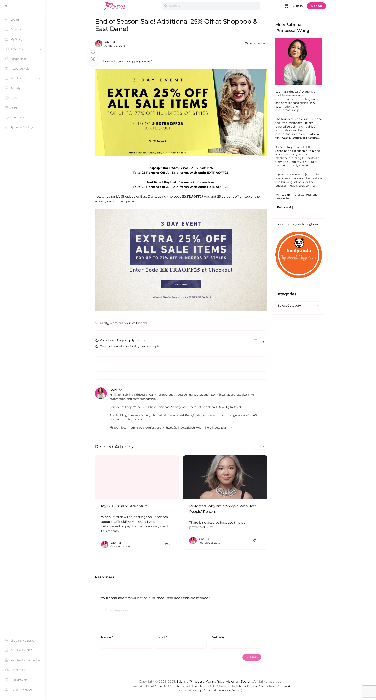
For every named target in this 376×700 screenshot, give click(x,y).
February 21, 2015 (209, 542)
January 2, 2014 (114, 45)
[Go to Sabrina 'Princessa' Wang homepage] (114, 5)
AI (314, 103)
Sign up (316, 6)
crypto (297, 154)
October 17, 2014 (120, 546)
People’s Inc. (201, 686)
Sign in (298, 6)
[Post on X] (93, 59)
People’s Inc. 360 (304, 119)
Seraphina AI (295, 126)
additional (115, 346)
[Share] (262, 341)
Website (217, 637)
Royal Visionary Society (297, 123)
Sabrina (109, 41)
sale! (135, 346)
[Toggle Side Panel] (6, 6)
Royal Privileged (279, 686)
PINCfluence (233, 690)
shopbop (156, 346)
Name (107, 637)
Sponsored (138, 340)
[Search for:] (211, 6)
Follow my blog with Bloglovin (296, 224)
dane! (127, 346)
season (144, 346)
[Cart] (286, 6)
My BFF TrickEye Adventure (124, 506)
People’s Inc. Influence (209, 690)
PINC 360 (175, 686)
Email (161, 637)
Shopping (123, 340)
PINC (214, 686)
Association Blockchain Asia (294, 151)
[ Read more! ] (284, 207)
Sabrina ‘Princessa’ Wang (195, 681)
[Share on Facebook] (93, 51)
